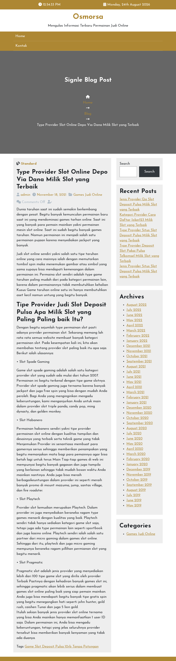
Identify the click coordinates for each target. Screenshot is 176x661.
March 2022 (135, 330)
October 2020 (137, 418)
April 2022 (134, 325)
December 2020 (138, 408)
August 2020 (136, 428)
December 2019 (138, 469)
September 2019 (139, 485)
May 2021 (133, 382)
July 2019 (133, 495)
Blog (87, 114)
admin (25, 195)
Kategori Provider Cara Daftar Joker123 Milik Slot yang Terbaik (138, 220)
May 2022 (134, 320)
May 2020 (134, 444)
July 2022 (133, 310)
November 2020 (139, 413)
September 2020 (139, 423)
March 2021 (135, 392)
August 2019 (136, 490)
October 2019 (136, 480)
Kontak (21, 46)
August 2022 (136, 305)
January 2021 (136, 402)
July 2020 (133, 433)
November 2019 (138, 474)
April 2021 (134, 387)
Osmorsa (88, 17)
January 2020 (137, 464)
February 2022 (137, 335)
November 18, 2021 (51, 195)
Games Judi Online (87, 195)
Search (125, 164)
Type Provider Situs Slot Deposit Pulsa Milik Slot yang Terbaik (138, 235)
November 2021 (138, 351)
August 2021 (136, 366)
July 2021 (133, 371)
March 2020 (136, 454)
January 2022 (136, 341)
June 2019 (133, 500)
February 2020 (138, 459)
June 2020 (134, 438)
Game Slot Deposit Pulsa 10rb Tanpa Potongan (62, 646)
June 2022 (134, 315)
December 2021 (138, 346)
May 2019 (133, 505)
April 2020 (134, 449)
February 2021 (137, 397)
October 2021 (136, 356)
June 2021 (133, 377)
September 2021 (139, 361)
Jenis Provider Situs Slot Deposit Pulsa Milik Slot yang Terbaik (138, 271)
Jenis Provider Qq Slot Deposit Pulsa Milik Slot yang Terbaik (138, 204)
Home (20, 36)
